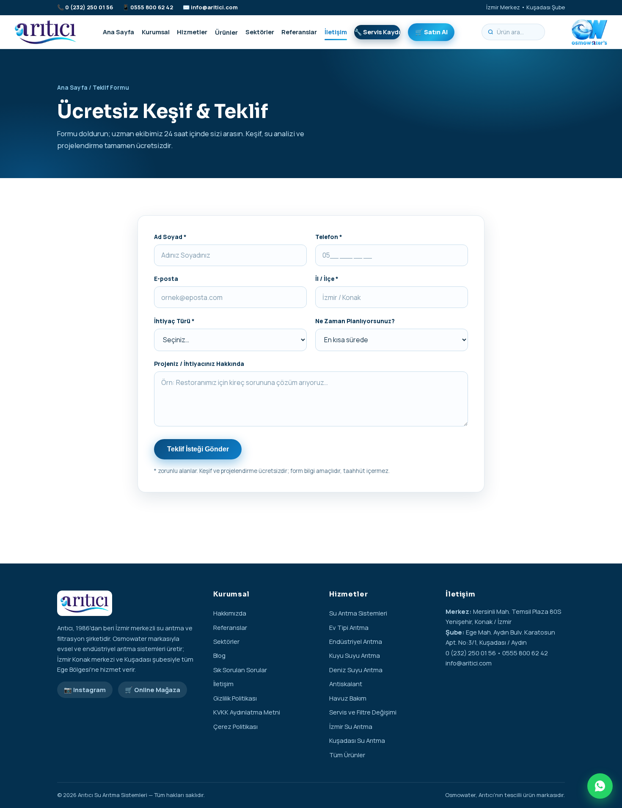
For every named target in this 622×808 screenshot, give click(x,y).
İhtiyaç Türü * (174, 321)
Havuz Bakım (347, 698)
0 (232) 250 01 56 (89, 7)
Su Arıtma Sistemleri (358, 613)
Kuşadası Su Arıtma (357, 740)
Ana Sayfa (118, 31)
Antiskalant (345, 683)
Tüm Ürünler (347, 754)
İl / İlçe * (327, 279)
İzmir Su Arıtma (350, 726)
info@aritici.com (214, 7)
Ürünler (226, 31)
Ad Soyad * (170, 237)
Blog (219, 655)
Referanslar (299, 31)
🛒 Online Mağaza (152, 689)
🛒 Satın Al (431, 31)
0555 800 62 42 (151, 7)
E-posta (166, 279)
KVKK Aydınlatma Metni (246, 712)
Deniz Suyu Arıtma (356, 669)
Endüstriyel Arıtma (355, 641)
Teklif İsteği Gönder (198, 449)
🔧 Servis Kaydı (377, 31)
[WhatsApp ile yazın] (600, 786)
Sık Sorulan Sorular (240, 669)
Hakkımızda (229, 613)
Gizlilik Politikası (235, 698)
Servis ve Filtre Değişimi (362, 712)
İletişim (336, 31)
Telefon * (328, 237)
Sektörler (259, 31)
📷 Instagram (85, 689)
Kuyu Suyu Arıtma (354, 655)
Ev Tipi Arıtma (349, 627)
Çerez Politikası (235, 726)
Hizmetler (192, 31)
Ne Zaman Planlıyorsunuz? (355, 321)
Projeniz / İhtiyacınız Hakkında (199, 364)
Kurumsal (156, 31)
